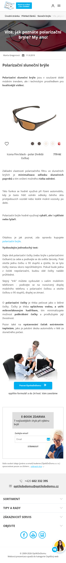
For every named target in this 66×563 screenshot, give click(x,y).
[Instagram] (42, 536)
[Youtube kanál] (33, 536)
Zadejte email (21, 433)
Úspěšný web (52, 556)
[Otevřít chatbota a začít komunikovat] (59, 546)
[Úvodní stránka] (9, 5)
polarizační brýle (11, 241)
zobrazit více (36, 466)
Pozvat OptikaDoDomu (30, 385)
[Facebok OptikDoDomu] (24, 536)
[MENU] (59, 5)
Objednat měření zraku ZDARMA (24, 6)
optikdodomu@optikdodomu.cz (36, 486)
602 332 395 (36, 481)
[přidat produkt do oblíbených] (7, 144)
